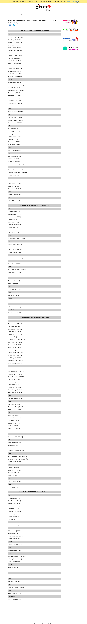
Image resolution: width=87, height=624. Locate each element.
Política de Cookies (71, 1)
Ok (77, 1)
